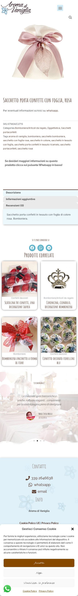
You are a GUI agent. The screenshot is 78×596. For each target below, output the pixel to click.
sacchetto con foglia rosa (16, 140)
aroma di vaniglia (18, 136)
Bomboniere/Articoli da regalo (30, 128)
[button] (72, 529)
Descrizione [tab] (13, 192)
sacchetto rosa (25, 148)
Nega (39, 573)
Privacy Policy (46, 591)
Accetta (39, 563)
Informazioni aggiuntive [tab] (20, 199)
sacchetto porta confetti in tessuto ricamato (36, 144)
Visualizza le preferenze (39, 583)
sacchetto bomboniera (53, 136)
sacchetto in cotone (40, 140)
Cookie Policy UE (29, 523)
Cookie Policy (30, 591)
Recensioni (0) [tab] (15, 205)
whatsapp (52, 110)
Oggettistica (53, 128)
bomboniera (34, 136)
